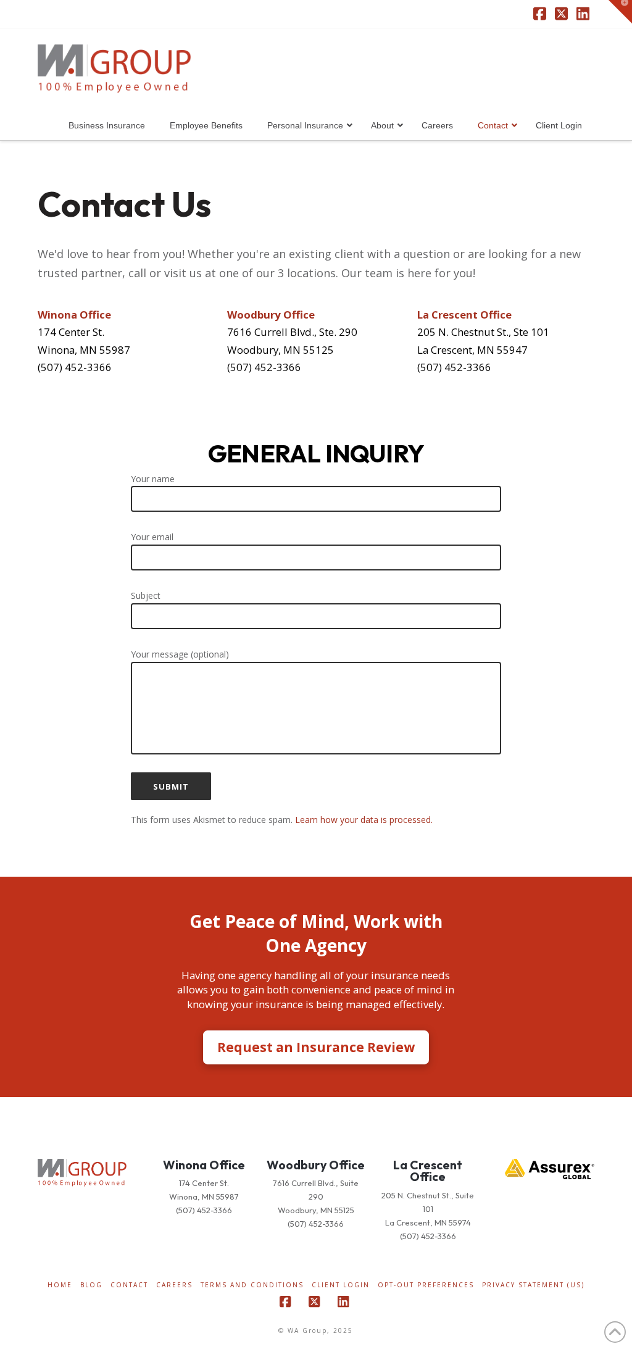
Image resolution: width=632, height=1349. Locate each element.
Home (60, 1285)
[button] (620, 11)
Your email (152, 537)
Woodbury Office (316, 1164)
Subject (145, 595)
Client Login (341, 1285)
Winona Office (204, 1164)
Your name (153, 479)
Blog (91, 1285)
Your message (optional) (180, 654)
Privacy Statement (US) (533, 1285)
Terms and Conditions (252, 1285)
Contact (129, 1285)
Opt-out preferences (426, 1285)
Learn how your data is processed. (364, 819)
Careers (174, 1285)
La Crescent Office (427, 1171)
